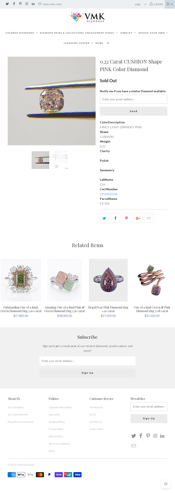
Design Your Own (152, 33)
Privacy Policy (56, 429)
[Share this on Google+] (137, 218)
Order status (97, 429)
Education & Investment (21, 421)
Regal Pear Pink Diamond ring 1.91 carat (108, 280)
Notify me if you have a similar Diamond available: (133, 91)
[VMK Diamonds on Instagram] (26, 4)
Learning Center (77, 43)
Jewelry (126, 33)
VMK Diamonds (25, 464)
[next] (91, 101)
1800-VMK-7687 (52, 4)
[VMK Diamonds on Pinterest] (20, 4)
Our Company (16, 407)
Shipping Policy (57, 421)
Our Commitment (18, 414)
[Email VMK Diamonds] (39, 4)
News (99, 43)
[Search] (107, 43)
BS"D (93, 414)
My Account (96, 407)
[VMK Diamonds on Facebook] (13, 4)
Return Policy (56, 436)
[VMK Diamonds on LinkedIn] (33, 4)
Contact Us (96, 421)
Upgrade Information (60, 407)
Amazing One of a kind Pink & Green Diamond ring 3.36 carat (64, 280)
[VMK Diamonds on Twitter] (7, 4)
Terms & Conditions (59, 443)
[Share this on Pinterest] (126, 218)
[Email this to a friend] (148, 218)
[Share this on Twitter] (104, 218)
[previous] (12, 101)
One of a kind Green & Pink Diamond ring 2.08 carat (152, 280)
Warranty (54, 414)
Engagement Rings (99, 33)
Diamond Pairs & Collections (62, 33)
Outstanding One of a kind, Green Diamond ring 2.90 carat (21, 280)
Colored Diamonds (20, 33)
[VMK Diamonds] (87, 17)
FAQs (52, 451)
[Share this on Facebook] (115, 218)
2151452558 (108, 194)
